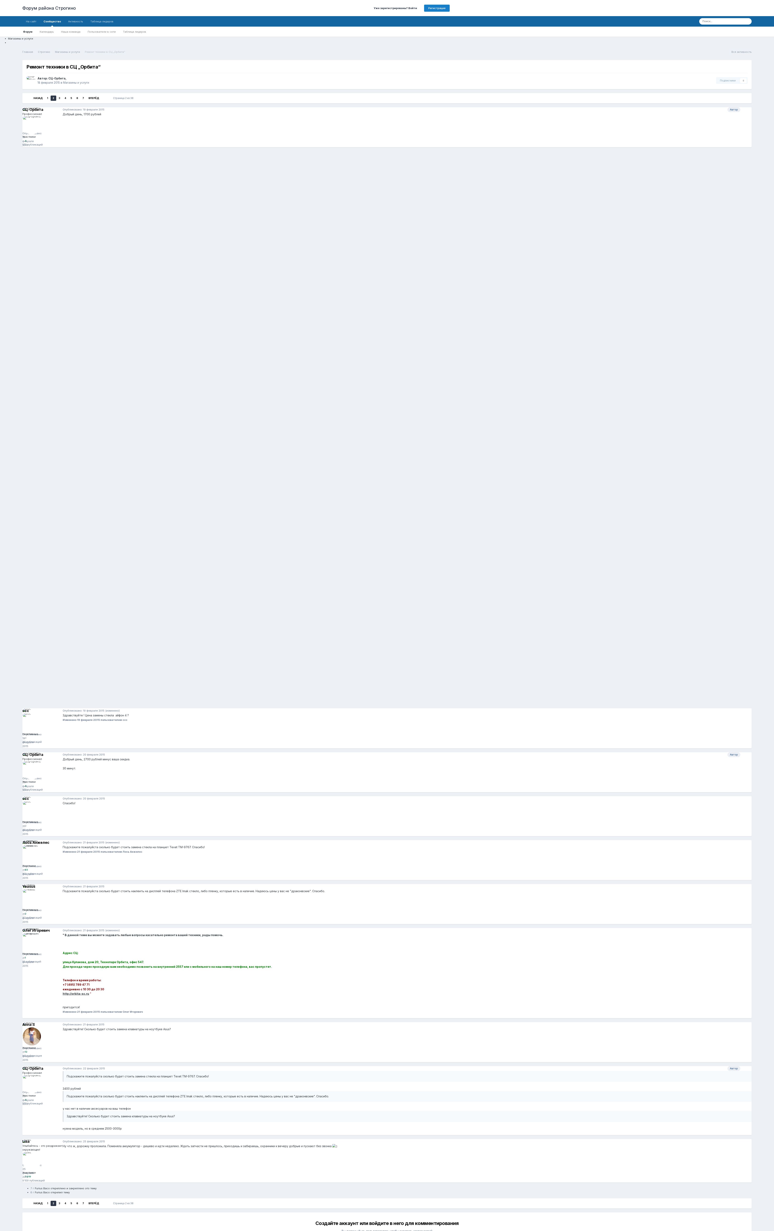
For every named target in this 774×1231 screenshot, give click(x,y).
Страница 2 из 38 (124, 98)
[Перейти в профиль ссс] (32, 723)
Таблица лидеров (134, 31)
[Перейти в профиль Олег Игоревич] (32, 942)
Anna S (28, 1024)
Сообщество (52, 21)
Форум (27, 31)
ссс (25, 711)
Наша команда (70, 31)
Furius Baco (42, 1188)
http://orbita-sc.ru (76, 993)
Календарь (47, 31)
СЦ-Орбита (57, 78)
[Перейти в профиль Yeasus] (32, 898)
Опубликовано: (83, 109)
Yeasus (28, 886)
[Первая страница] (28, 98)
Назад (38, 98)
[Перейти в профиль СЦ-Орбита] (30, 80)
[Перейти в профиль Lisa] (32, 1161)
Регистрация (436, 8)
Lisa (26, 1141)
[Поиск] (747, 21)
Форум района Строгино (49, 8)
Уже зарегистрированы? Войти (396, 8)
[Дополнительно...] (748, 109)
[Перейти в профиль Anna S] (32, 1036)
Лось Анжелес (35, 842)
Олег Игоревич (36, 930)
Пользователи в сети (102, 31)
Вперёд (93, 98)
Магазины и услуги (76, 82)
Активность (75, 21)
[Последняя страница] (104, 98)
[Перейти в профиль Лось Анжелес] (32, 854)
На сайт (31, 21)
